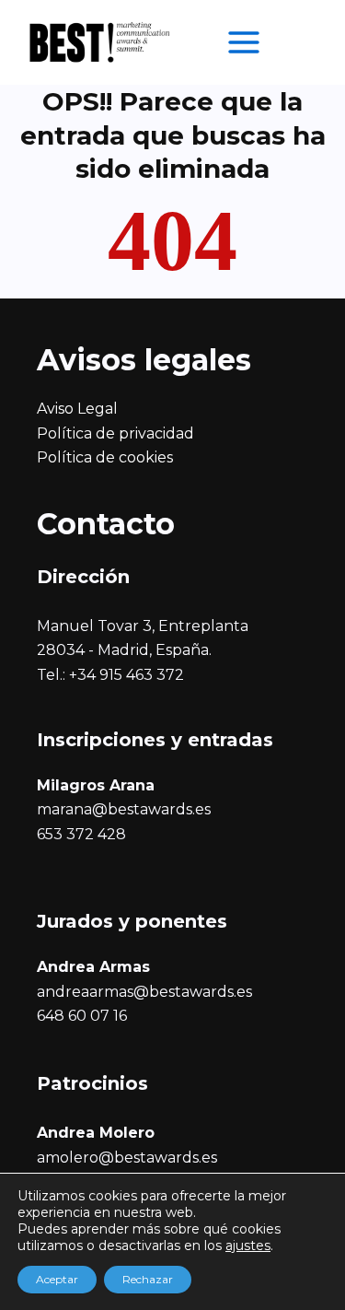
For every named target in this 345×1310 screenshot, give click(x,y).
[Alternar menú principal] (243, 42)
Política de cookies (105, 457)
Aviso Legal (77, 408)
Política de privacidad (115, 433)
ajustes (247, 1245)
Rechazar (147, 1279)
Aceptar (57, 1279)
